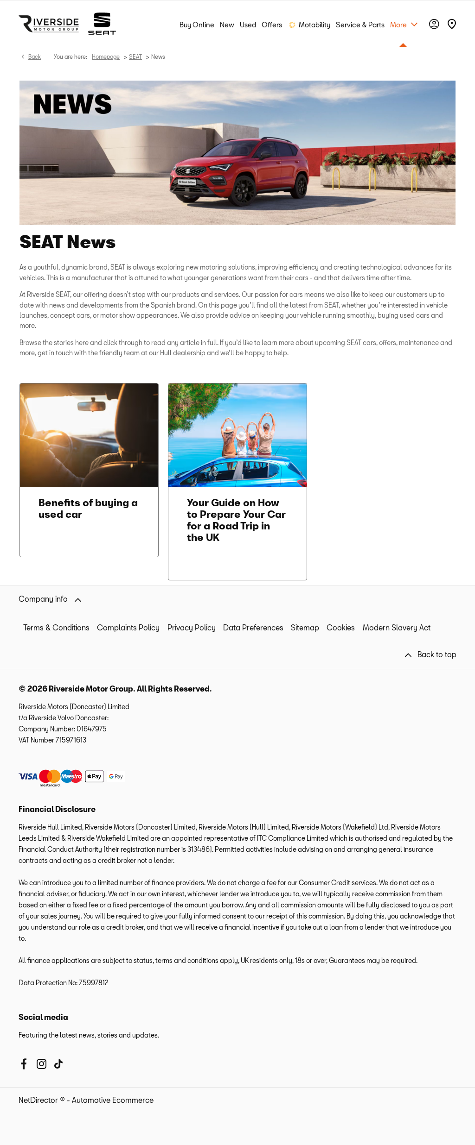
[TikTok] (58, 1064)
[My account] (434, 24)
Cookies (341, 627)
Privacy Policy (191, 627)
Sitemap (305, 627)
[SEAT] (102, 24)
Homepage (106, 56)
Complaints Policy (128, 627)
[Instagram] (41, 1064)
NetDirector (39, 1099)
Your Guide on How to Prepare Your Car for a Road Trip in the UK (236, 520)
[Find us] (452, 23)
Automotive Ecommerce (113, 1099)
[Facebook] (23, 1064)
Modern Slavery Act (396, 627)
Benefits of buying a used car (88, 508)
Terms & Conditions (56, 627)
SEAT (135, 56)
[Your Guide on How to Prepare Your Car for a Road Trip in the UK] (237, 435)
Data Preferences (253, 627)
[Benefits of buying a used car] (89, 435)
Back (34, 56)
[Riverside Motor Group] (49, 23)
